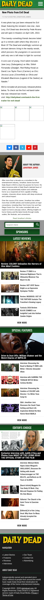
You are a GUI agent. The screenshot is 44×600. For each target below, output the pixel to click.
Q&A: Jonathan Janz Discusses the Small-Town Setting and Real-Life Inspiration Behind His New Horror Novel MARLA (30, 408)
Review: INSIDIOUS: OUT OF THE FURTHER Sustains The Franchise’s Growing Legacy (31, 299)
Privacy (34, 593)
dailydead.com (27, 588)
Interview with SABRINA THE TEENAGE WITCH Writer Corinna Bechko (31, 380)
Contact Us (28, 558)
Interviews (8, 564)
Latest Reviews (22, 238)
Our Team (28, 555)
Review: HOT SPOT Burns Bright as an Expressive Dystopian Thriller (29, 288)
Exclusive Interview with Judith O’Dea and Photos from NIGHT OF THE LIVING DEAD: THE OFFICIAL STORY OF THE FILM (21, 455)
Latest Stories (9, 555)
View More (22, 322)
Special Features (22, 330)
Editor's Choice (22, 427)
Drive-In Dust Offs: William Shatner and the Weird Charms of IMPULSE (21, 356)
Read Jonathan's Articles (22, 218)
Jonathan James (24, 17)
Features (7, 558)
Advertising (28, 561)
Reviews (7, 561)
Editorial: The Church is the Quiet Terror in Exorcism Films (30, 502)
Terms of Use (7, 595)
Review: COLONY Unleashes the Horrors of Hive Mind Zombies (21, 265)
